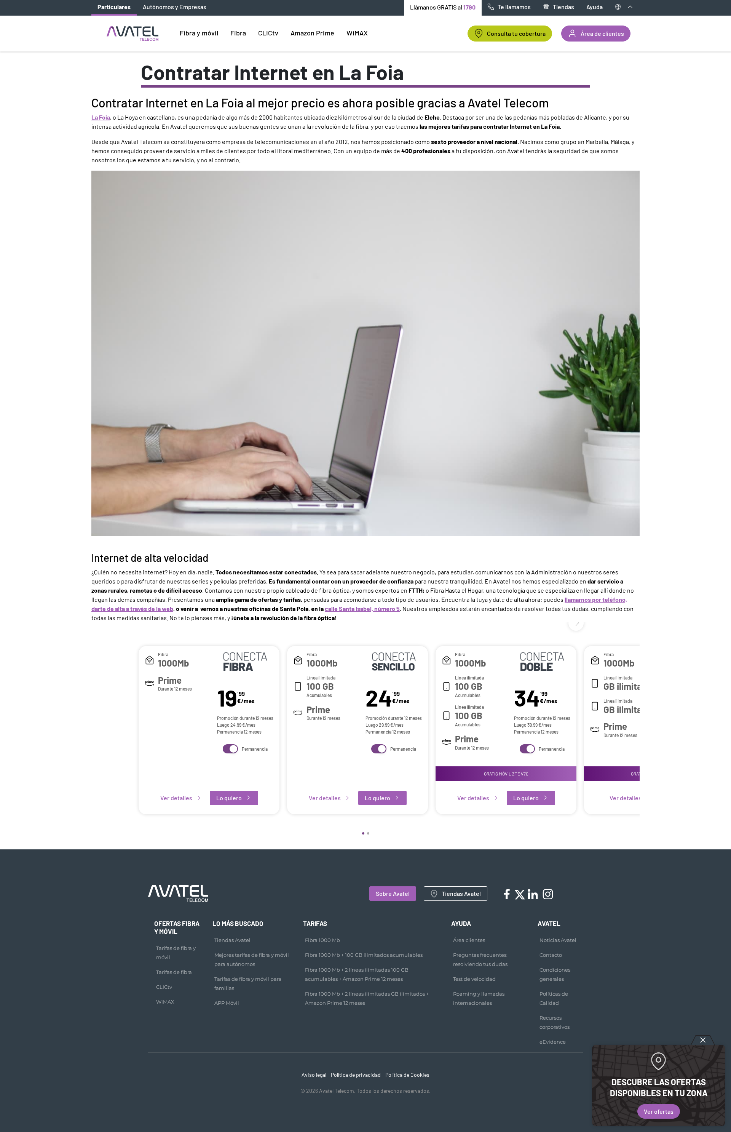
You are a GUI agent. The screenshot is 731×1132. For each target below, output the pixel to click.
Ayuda (594, 6)
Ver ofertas (659, 1111)
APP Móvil (226, 1003)
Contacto (550, 955)
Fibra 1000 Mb (322, 940)
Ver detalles (176, 797)
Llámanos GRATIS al (443, 7)
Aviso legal (314, 1074)
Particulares (114, 6)
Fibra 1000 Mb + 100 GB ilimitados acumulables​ (364, 955)
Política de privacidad (356, 1074)
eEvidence (552, 1042)
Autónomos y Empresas (174, 6)
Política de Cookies (407, 1074)
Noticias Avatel (557, 940)
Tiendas (563, 6)
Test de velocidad (474, 979)
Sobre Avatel (393, 893)
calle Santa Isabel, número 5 (362, 608)
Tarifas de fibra (174, 972)
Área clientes (469, 940)
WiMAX (165, 1002)
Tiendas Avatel (461, 893)
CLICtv (164, 987)
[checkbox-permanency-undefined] (230, 748)
